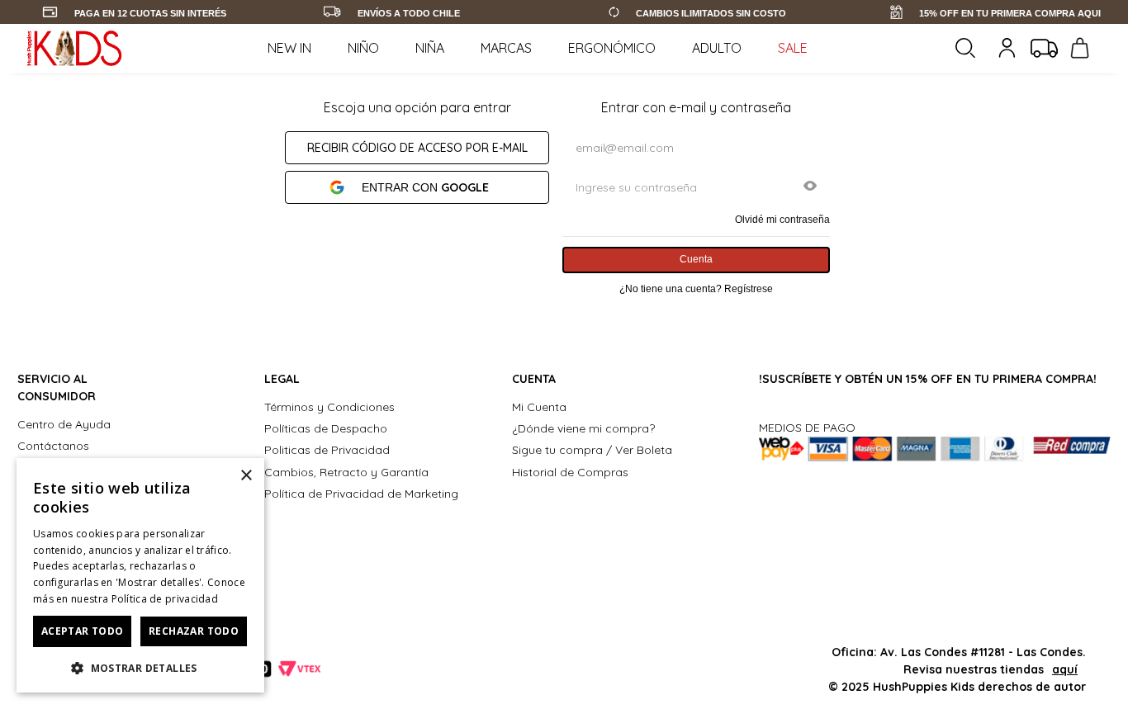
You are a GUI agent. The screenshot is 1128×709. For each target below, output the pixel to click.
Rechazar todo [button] (194, 631)
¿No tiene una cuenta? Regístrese (696, 289)
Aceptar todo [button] (82, 631)
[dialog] (140, 575)
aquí (1065, 669)
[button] (810, 187)
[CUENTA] (1009, 48)
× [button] (245, 476)
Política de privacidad (165, 599)
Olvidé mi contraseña (782, 219)
